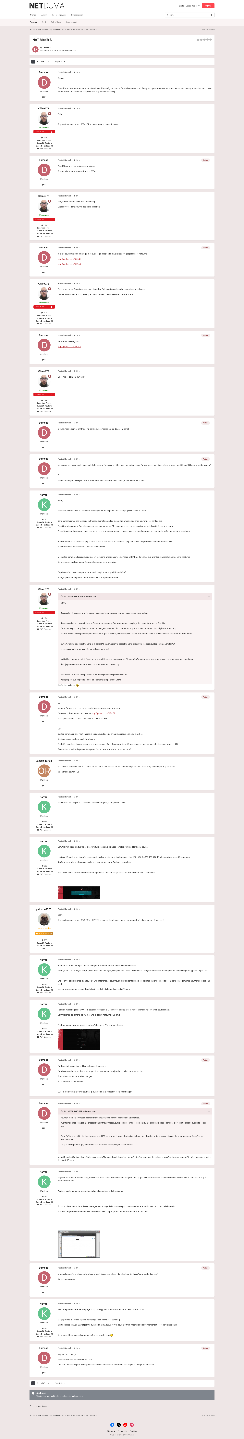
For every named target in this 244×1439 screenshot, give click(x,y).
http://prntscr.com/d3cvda (69, 346)
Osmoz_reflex (43, 760)
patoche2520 (43, 909)
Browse (33, 15)
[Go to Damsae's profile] (35, 49)
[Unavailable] (79, 893)
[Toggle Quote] (62, 596)
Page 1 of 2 (59, 62)
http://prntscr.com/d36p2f (69, 259)
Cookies (133, 1431)
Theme (110, 1431)
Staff (44, 22)
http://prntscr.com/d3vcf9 (103, 713)
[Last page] (49, 62)
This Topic (200, 15)
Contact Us (122, 1431)
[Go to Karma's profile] (44, 504)
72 (45, 785)
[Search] (211, 15)
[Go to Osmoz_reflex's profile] (44, 770)
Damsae (47, 48)
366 (45, 940)
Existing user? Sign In (188, 6)
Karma (43, 494)
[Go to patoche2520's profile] (44, 919)
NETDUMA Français (67, 51)
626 (45, 519)
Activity (44, 15)
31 (45, 97)
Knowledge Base (59, 15)
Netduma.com (77, 15)
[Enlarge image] (77, 685)
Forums (33, 22)
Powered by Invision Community (122, 1435)
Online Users (56, 22)
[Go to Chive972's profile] (44, 118)
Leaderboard (71, 22)
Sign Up (208, 6)
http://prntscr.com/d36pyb (69, 264)
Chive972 (43, 108)
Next (43, 62)
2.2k (45, 137)
